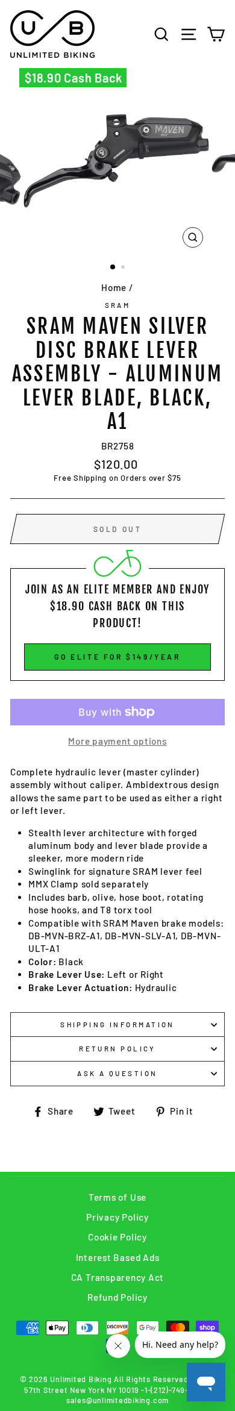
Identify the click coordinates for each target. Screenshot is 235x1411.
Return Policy (117, 1049)
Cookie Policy (117, 1236)
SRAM (118, 305)
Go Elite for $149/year (117, 656)
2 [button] (124, 268)
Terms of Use (117, 1197)
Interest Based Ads (118, 1257)
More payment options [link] (117, 741)
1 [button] (113, 267)
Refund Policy (117, 1297)
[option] (118, 161)
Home (114, 287)
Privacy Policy (117, 1217)
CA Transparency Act (117, 1277)
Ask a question (117, 1073)
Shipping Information (117, 1024)
